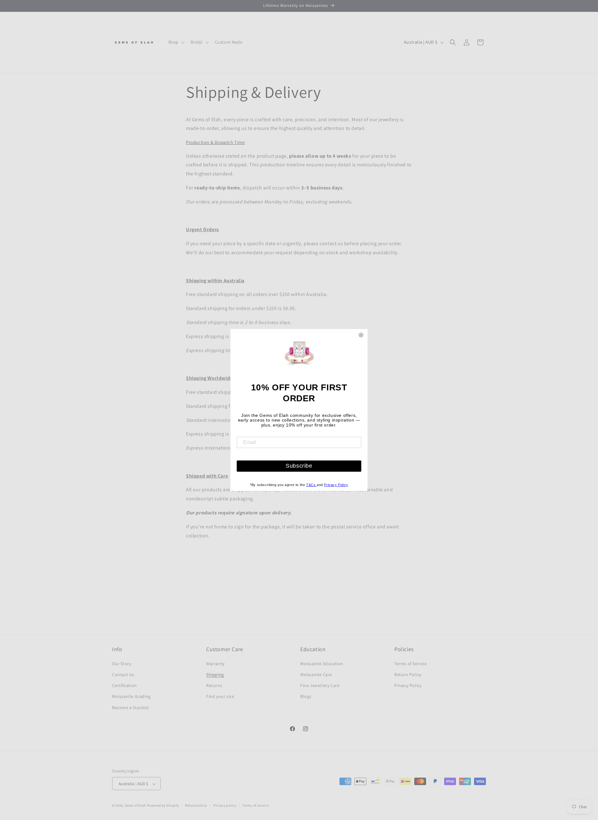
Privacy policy (224, 805)
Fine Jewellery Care (319, 685)
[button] (175, 42)
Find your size (220, 696)
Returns (214, 685)
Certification (124, 685)
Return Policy (407, 674)
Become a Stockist (130, 707)
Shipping (215, 674)
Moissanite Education (321, 663)
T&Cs (311, 485)
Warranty (215, 663)
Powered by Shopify (163, 805)
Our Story (121, 663)
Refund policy (196, 805)
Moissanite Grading (131, 696)
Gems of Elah (135, 805)
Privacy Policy (407, 685)
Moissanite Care (316, 674)
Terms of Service (410, 663)
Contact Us (123, 674)
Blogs (305, 696)
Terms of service (255, 805)
